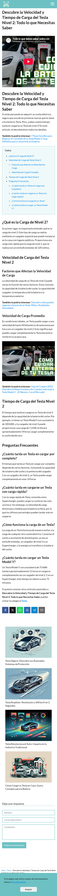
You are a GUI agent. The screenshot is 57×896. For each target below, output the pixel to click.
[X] (12, 610)
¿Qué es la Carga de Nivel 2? (21, 156)
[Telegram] (34, 610)
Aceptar (28, 889)
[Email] (42, 610)
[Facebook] (5, 610)
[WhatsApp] (20, 610)
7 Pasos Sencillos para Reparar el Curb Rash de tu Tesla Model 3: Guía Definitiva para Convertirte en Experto (27, 138)
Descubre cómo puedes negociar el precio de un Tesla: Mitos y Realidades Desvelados (28, 305)
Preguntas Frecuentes (19, 181)
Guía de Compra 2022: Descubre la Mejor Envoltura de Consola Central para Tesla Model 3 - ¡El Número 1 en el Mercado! (28, 389)
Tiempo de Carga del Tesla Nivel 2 (24, 177)
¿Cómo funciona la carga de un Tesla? (28, 201)
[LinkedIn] (27, 610)
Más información (18, 882)
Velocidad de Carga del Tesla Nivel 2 (25, 160)
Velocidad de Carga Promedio (25, 172)
